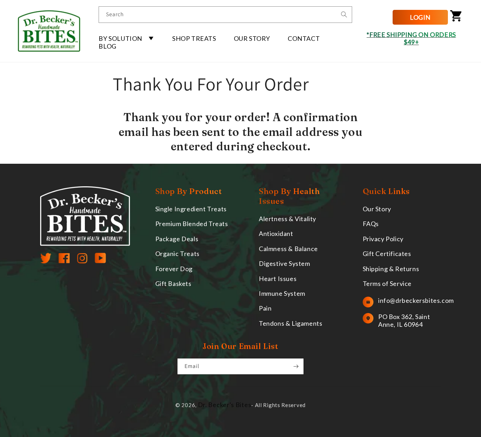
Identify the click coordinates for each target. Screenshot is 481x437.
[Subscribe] (296, 366)
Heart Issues (277, 278)
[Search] (344, 14)
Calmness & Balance (288, 248)
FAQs (371, 223)
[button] (126, 38)
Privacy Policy (383, 239)
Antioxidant (276, 233)
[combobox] (225, 15)
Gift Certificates (387, 253)
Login (420, 17)
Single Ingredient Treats (191, 209)
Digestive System (284, 263)
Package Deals (177, 239)
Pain (265, 308)
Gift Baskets (173, 283)
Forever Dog (174, 269)
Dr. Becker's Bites (224, 404)
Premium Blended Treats (191, 223)
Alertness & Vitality (287, 219)
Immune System (282, 293)
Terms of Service (387, 283)
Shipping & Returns (391, 269)
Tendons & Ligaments (290, 323)
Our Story (377, 209)
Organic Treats (177, 253)
